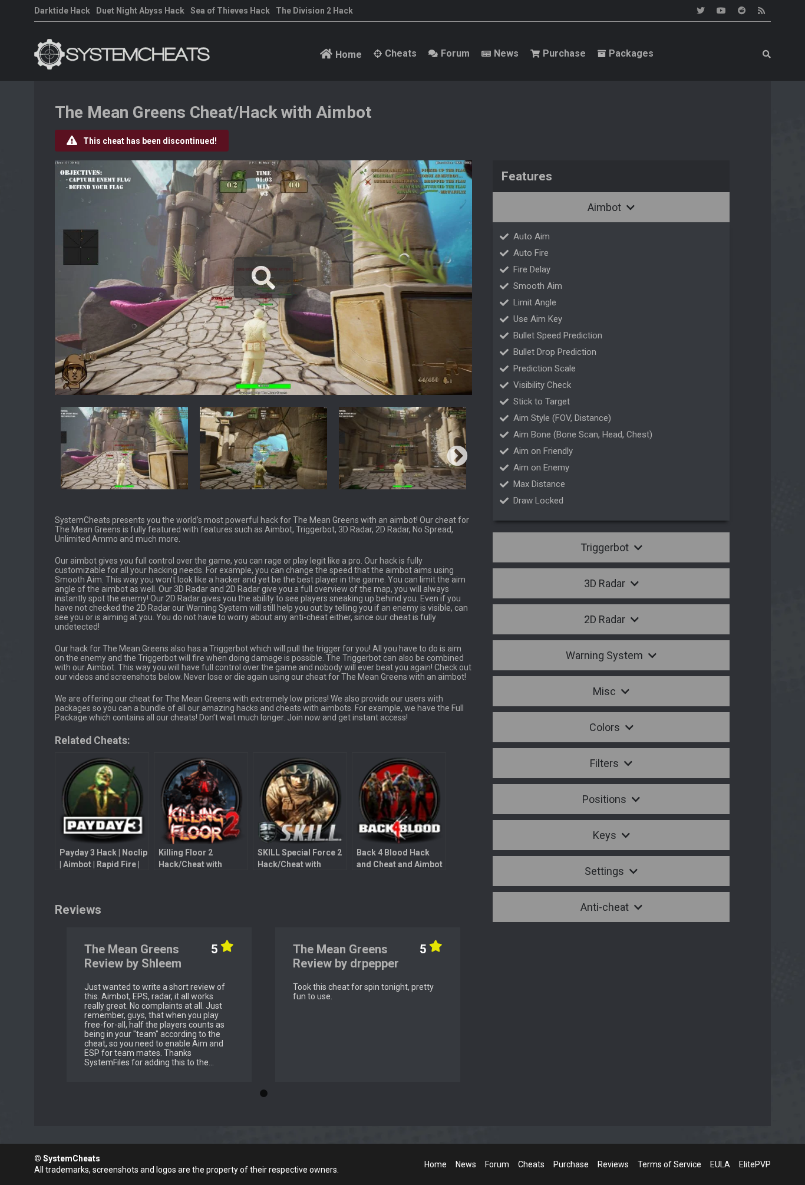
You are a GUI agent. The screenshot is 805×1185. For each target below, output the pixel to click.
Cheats (401, 53)
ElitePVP (755, 1164)
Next (457, 457)
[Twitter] (701, 10)
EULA (720, 1164)
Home (348, 54)
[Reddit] (742, 10)
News (506, 53)
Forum (455, 53)
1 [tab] (263, 1091)
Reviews (613, 1164)
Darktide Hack (62, 10)
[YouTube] (721, 10)
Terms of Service (669, 1164)
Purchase (564, 53)
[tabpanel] (159, 1004)
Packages (631, 53)
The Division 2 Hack (314, 10)
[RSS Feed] (761, 10)
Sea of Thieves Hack (230, 10)
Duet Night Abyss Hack (140, 10)
